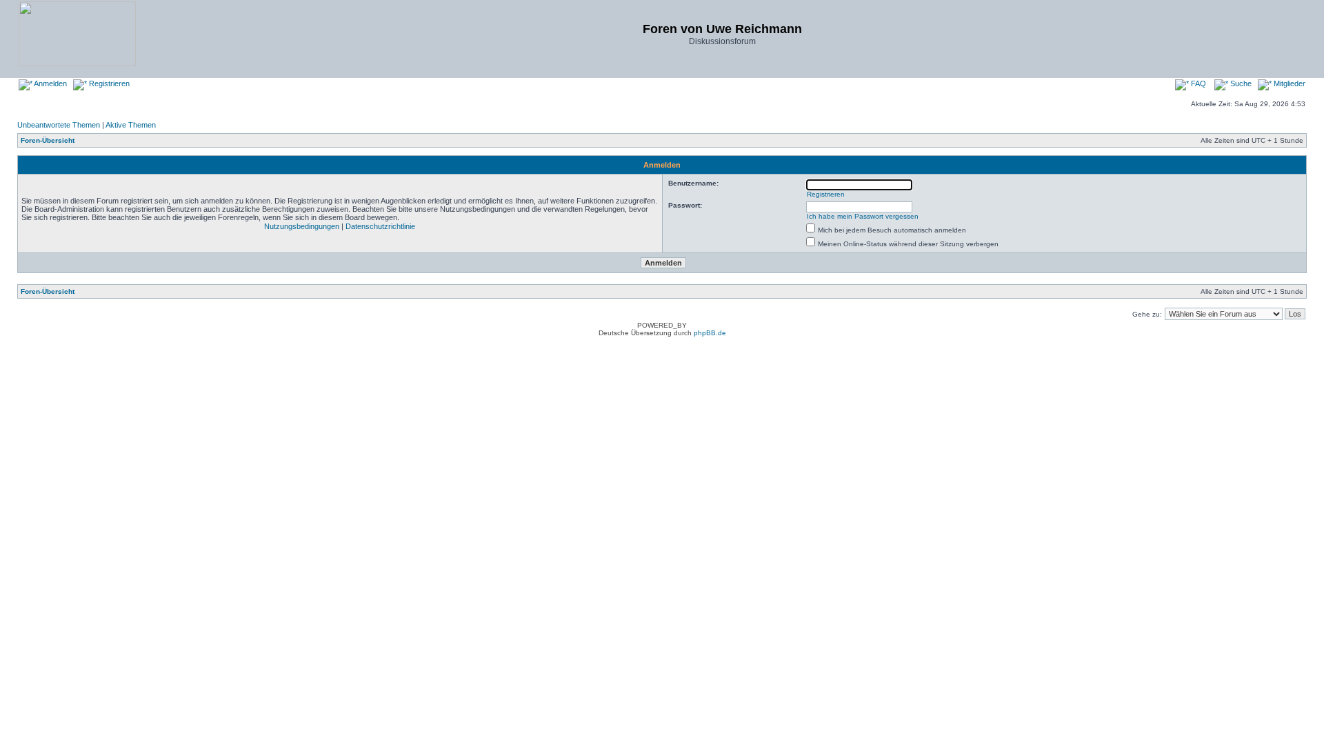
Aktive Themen (131, 125)
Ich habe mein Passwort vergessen (863, 216)
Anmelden (49, 83)
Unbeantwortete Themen (58, 125)
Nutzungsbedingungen (301, 226)
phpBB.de (710, 333)
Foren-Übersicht (47, 140)
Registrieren (108, 83)
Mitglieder (1288, 83)
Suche (1240, 83)
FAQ (1197, 83)
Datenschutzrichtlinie (380, 226)
